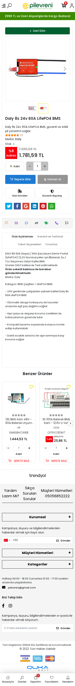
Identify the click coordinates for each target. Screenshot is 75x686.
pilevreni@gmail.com (22, 588)
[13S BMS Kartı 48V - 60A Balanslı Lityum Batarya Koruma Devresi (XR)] (18, 398)
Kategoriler (37, 564)
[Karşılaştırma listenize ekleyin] (37, 223)
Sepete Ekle (22, 179)
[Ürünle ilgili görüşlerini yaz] (27, 223)
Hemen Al (54, 179)
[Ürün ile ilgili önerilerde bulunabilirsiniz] (67, 223)
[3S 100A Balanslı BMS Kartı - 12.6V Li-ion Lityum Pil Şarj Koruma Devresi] (56, 398)
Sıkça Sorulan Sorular (29, 493)
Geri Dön (39, 31)
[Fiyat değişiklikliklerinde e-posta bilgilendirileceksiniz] (47, 223)
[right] (70, 423)
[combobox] (6, 540)
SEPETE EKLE (21, 461)
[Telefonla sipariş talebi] (57, 223)
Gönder (65, 540)
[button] (10, 68)
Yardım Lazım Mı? (10, 493)
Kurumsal (37, 517)
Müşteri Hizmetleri (56, 493)
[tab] (22, 237)
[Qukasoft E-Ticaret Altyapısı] (37, 668)
